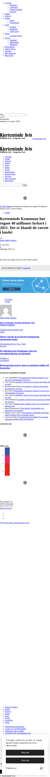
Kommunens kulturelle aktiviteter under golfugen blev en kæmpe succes (27, 414)
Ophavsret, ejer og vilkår (14, 731)
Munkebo (13, 5)
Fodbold (13, 27)
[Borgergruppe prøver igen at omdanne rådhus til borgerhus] (4, 358)
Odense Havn (10, 49)
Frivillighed (4, 360)
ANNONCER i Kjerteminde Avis (18, 733)
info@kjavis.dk (6, 508)
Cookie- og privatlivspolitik (15, 729)
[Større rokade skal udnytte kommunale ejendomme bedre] (11, 330)
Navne (7, 38)
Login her (26, 268)
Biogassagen (10, 47)
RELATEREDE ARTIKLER (12, 323)
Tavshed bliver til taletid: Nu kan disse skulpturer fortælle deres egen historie (26, 418)
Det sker (8, 51)
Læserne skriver (16, 36)
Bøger (12, 20)
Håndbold (13, 29)
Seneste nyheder (16, 10)
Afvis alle (25, 760)
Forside (3, 206)
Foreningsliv (14, 23)
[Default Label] (7, 471)
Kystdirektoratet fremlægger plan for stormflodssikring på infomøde (18, 352)
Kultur (7, 18)
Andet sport (14, 31)
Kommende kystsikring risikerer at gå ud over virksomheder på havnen (26, 379)
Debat (7, 34)
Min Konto (9, 55)
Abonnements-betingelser (14, 727)
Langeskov (14, 7)
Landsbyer (9, 720)
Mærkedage (14, 42)
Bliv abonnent (10, 53)
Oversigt (8, 3)
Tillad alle (25, 753)
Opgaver (13, 12)
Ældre (2, 332)
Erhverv (8, 16)
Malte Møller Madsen (8, 240)
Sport (7, 25)
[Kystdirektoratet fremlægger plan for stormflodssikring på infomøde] (13, 344)
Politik (7, 14)
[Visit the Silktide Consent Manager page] (41, 768)
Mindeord (13, 45)
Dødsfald (13, 40)
